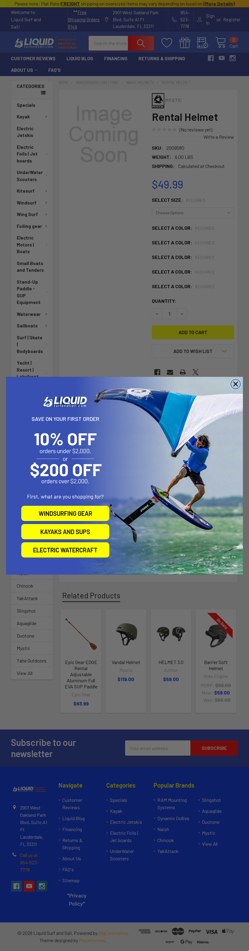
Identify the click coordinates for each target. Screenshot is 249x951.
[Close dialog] (235, 384)
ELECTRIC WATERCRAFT (65, 550)
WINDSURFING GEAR (65, 513)
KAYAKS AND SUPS (65, 531)
